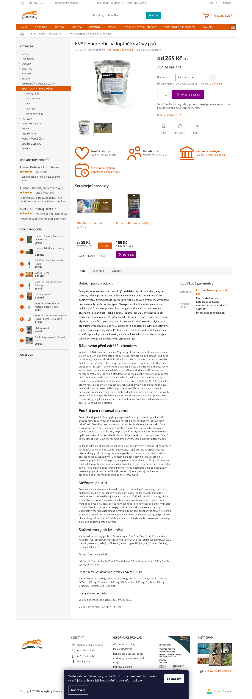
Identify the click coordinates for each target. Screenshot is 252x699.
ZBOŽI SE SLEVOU (31, 144)
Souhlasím (174, 679)
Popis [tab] (82, 271)
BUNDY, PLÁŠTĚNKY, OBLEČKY (38, 84)
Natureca (31, 109)
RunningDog (83, 661)
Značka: (148, 50)
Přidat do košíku (190, 94)
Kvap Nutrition (33, 99)
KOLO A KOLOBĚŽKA (33, 139)
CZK (211, 2)
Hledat (153, 15)
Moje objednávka (137, 3)
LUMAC (25, 54)
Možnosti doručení (211, 84)
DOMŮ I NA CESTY (31, 124)
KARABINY (27, 74)
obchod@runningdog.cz (90, 645)
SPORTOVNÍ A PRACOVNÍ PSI (37, 89)
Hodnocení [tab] (98, 271)
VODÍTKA (27, 69)
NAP (28, 104)
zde (139, 680)
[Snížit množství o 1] (170, 97)
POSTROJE (28, 59)
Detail (105, 245)
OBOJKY (26, 64)
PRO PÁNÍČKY (29, 134)
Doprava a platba (122, 667)
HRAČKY (26, 129)
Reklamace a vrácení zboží (128, 654)
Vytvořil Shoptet (223, 691)
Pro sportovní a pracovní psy (211, 292)
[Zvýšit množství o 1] (170, 92)
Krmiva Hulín (32, 94)
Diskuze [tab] (116, 271)
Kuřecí (91, 256)
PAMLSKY (27, 119)
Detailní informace (167, 115)
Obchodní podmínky (108, 3)
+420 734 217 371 (86, 650)
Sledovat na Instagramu (217, 671)
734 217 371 (162, 155)
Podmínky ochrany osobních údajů (129, 660)
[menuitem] (23, 27)
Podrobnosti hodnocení (120, 50)
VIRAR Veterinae (34, 114)
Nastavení (78, 690)
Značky (26, 149)
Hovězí (80, 256)
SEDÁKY (26, 79)
